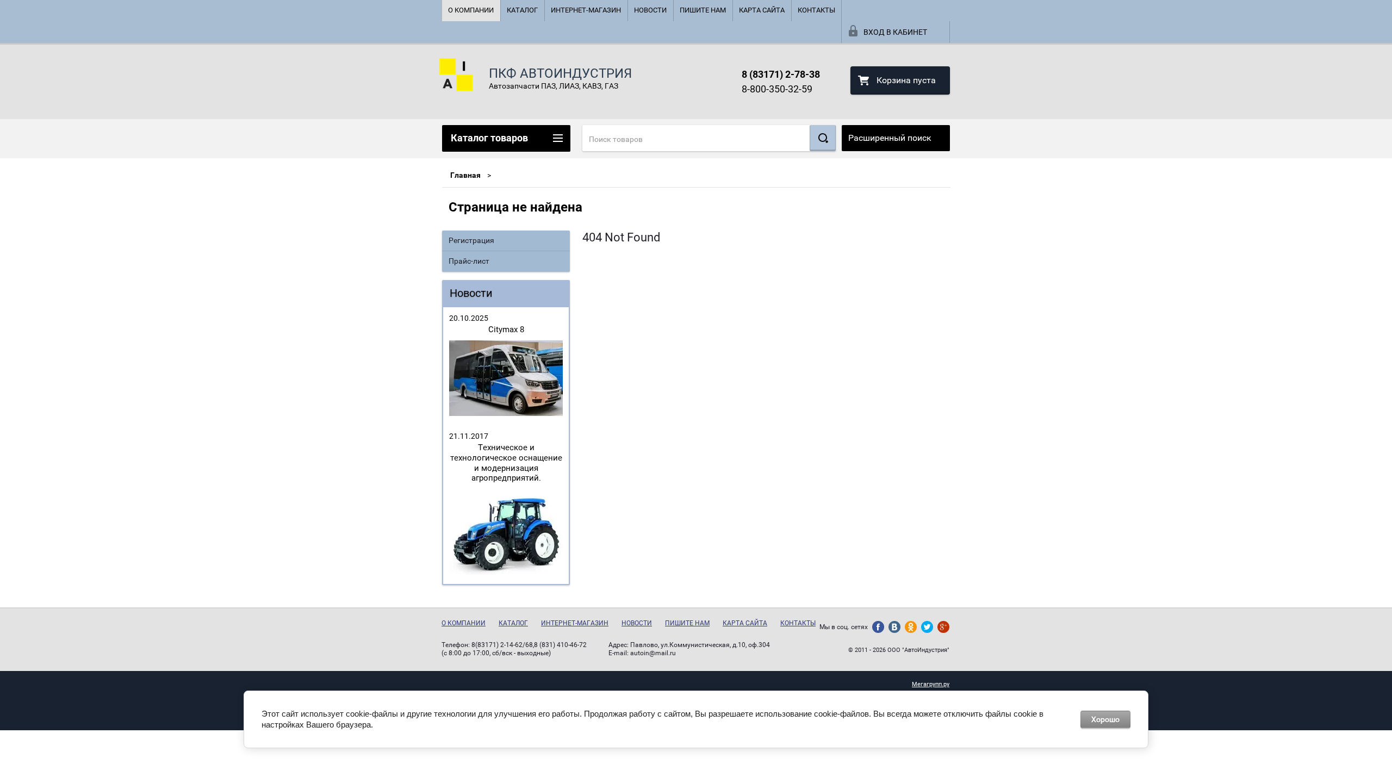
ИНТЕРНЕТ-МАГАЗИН (586, 10)
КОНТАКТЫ (816, 10)
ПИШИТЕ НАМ (703, 10)
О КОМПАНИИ (471, 10)
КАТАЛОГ (522, 10)
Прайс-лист (469, 261)
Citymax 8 (506, 329)
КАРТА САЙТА (762, 10)
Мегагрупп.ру (930, 684)
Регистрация (471, 240)
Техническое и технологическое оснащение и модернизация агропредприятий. (506, 463)
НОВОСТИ (650, 10)
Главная (465, 175)
